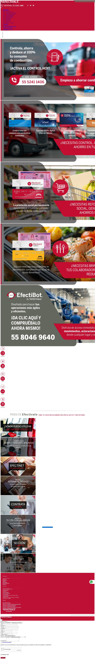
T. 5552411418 (5, 594)
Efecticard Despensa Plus (8, 17)
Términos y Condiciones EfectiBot (9, 608)
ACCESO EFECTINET (8, 28)
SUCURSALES (6, 25)
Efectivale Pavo (6, 21)
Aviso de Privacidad (7, 603)
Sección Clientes (6, 583)
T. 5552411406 (6, 590)
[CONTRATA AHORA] (18, 533)
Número (3, 625)
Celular (3, 631)
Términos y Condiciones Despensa (9, 605)
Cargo (2, 629)
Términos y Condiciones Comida (9, 606)
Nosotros (4, 579)
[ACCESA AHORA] (18, 572)
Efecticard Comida (7, 19)
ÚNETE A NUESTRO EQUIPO (9, 26)
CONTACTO (6, 29)
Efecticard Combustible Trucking (9, 12)
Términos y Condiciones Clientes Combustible (12, 604)
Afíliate (4, 581)
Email (2, 632)
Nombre (3, 627)
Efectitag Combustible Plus (8, 15)
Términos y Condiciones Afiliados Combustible (12, 607)
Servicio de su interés (6, 637)
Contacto (4, 584)
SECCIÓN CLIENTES (8, 27)
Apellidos (3, 628)
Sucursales (5, 582)
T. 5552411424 (5, 596)
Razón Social (4, 621)
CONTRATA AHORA (13, 2)
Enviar (2, 657)
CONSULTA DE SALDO (4, 2)
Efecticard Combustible (8, 11)
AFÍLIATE (5, 24)
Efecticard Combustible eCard (9, 14)
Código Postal (4, 634)
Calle (2, 624)
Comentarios (3, 640)
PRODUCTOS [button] (6, 10)
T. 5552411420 (5, 592)
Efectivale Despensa (7, 18)
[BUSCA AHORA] (18, 456)
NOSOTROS (5, 9)
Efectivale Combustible (8, 16)
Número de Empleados (6, 622)
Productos (5, 580)
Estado (2, 635)
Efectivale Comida (7, 20)
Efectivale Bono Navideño (8, 22)
